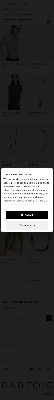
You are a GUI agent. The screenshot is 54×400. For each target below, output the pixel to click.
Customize (25, 225)
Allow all (27, 215)
